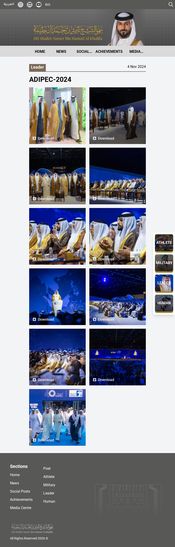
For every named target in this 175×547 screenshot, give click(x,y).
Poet (47, 468)
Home (15, 475)
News (14, 483)
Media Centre (20, 508)
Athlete (48, 477)
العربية (9, 4)
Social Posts (20, 491)
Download (46, 138)
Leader (48, 493)
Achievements (21, 499)
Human (49, 501)
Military (49, 485)
